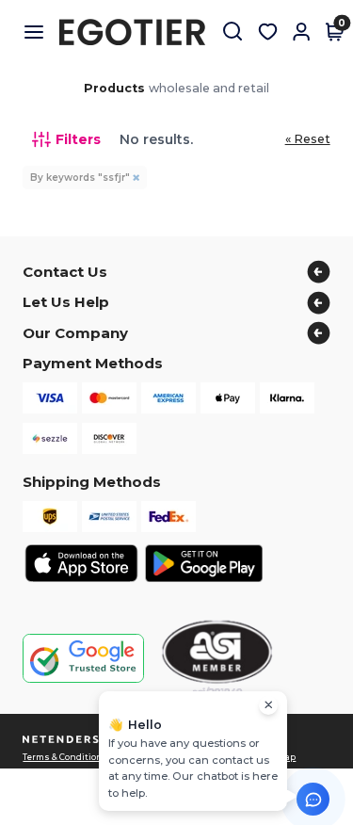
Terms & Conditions (65, 757)
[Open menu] (41, 32)
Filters (78, 139)
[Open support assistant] (313, 799)
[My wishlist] (267, 32)
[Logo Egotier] (139, 32)
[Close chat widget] (268, 705)
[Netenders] (63, 740)
